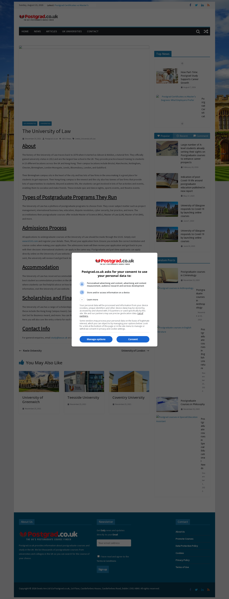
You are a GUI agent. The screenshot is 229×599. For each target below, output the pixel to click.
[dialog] (114, 300)
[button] (114, 299)
